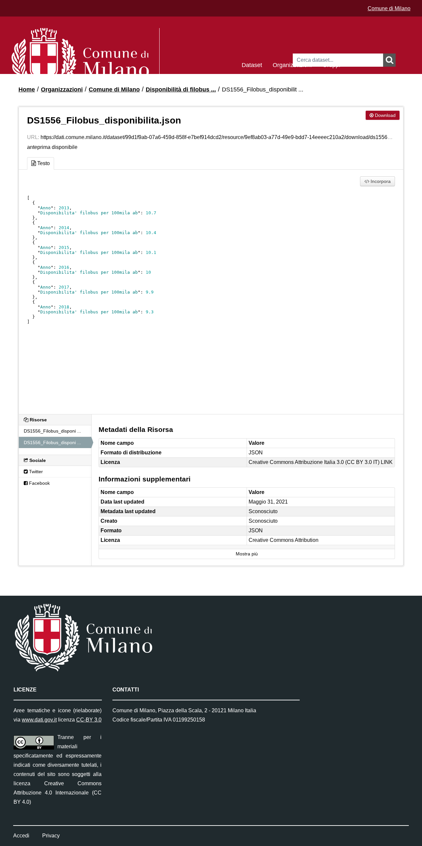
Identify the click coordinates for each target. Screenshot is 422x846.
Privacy (51, 835)
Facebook (39, 483)
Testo (43, 163)
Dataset (252, 64)
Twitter (35, 471)
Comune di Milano (389, 8)
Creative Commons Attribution (283, 540)
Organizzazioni (292, 64)
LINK (387, 462)
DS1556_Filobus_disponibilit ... (262, 89)
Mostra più (247, 553)
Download (385, 115)
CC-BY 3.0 (89, 720)
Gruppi (331, 64)
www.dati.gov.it (39, 720)
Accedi (21, 835)
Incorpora (380, 181)
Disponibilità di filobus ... (181, 89)
